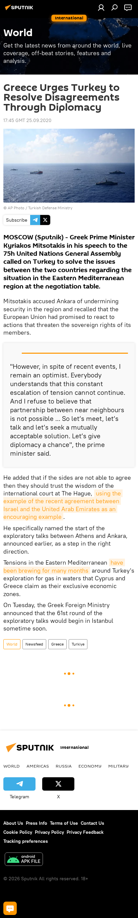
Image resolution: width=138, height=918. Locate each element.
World (11, 644)
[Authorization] (101, 7)
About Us (13, 823)
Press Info (36, 823)
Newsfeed (34, 644)
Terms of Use (64, 823)
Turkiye (78, 644)
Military (118, 766)
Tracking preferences (25, 841)
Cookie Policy (17, 832)
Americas (37, 766)
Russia (64, 766)
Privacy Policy (49, 832)
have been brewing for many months (64, 566)
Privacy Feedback (85, 832)
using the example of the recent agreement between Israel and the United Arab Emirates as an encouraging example (63, 505)
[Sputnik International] (20, 10)
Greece (57, 644)
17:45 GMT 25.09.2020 (27, 120)
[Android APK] (24, 860)
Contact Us (92, 823)
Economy (89, 766)
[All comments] (10, 908)
